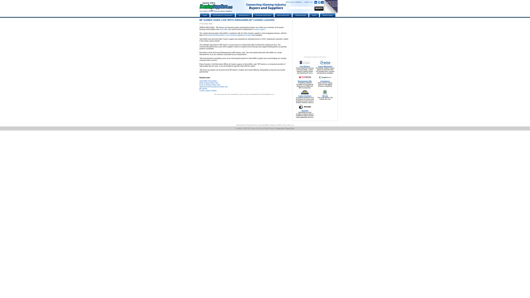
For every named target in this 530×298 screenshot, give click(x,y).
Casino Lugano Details (208, 91)
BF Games (203, 89)
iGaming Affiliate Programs (267, 125)
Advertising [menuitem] (328, 15)
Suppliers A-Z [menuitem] (243, 15)
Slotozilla (304, 110)
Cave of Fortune (231, 35)
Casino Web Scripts (325, 66)
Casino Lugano (259, 29)
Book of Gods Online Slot (208, 83)
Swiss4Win (224, 29)
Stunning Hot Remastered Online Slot (213, 87)
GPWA (279, 125)
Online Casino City (288, 125)
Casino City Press (304, 96)
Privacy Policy (290, 128)
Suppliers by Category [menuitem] (222, 15)
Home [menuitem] (204, 15)
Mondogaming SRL (305, 81)
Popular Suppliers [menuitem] (263, 15)
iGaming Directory (252, 125)
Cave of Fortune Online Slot (209, 85)
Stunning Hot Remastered (215, 35)
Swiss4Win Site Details (208, 81)
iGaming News (240, 125)
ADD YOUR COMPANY (294, 2)
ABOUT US (308, 2)
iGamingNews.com (268, 94)
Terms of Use (280, 128)
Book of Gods (246, 35)
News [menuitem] (314, 15)
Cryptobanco (325, 81)
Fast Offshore (305, 66)
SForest (325, 96)
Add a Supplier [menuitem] (283, 15)
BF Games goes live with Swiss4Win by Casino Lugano (232, 94)
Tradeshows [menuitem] (300, 15)
